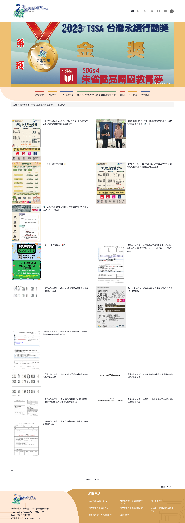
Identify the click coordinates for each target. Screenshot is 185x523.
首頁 (15, 105)
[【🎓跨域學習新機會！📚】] (26, 261)
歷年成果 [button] (145, 95)
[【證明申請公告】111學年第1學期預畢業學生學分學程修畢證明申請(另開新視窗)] (26, 440)
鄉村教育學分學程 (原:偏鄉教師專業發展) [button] (96, 95)
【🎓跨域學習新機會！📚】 (54, 245)
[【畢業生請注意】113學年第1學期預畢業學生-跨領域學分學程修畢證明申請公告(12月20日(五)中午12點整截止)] (111, 264)
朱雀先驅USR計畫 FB (98, 501)
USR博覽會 (125, 515)
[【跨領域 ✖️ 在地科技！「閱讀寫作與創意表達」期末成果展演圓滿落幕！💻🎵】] (111, 133)
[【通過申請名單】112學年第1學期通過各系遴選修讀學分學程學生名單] (111, 374)
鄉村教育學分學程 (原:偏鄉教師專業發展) (37, 105)
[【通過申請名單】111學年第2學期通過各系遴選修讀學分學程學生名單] (111, 399)
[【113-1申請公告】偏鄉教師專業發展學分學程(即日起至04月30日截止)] (111, 307)
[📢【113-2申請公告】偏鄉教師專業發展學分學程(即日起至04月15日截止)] (26, 223)
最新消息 (61, 105)
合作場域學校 (66, 95)
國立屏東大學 (156, 501)
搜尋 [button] (172, 11)
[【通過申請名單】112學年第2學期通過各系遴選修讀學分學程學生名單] (26, 384)
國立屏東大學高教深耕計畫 (131, 508)
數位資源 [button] (132, 95)
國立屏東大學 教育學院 (98, 508)
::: (12, 471)
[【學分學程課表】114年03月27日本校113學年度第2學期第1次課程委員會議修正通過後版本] (111, 183)
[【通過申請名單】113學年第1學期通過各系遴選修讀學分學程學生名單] (26, 291)
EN (132, 11)
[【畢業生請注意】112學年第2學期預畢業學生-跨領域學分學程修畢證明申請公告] (26, 350)
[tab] (155, 83)
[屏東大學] (31, 11)
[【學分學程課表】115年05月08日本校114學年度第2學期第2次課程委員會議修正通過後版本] (26, 140)
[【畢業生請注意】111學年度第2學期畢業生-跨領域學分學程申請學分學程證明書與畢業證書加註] (26, 407)
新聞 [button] (122, 95)
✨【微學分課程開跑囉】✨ (54, 164)
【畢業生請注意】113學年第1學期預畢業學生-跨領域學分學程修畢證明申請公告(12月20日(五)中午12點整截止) (149, 248)
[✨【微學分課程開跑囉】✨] (26, 183)
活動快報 (52, 95)
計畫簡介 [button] (39, 95)
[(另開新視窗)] (158, 11)
